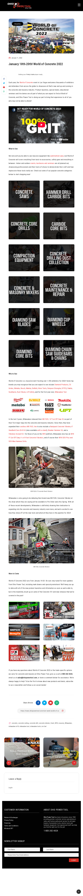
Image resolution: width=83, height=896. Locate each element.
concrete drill (34, 723)
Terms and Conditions (11, 826)
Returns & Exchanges (11, 817)
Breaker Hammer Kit (55, 430)
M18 (44, 434)
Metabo (17, 388)
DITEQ (64, 388)
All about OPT (8, 828)
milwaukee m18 (14, 726)
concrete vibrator (44, 723)
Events (18, 24)
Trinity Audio (30, 74)
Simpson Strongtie (54, 388)
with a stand (42, 430)
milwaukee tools (35, 726)
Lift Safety (30, 392)
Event (52, 723)
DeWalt (34, 388)
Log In (11, 787)
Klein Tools (42, 388)
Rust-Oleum (21, 392)
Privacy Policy (8, 820)
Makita (28, 388)
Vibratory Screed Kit (16, 434)
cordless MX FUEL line (28, 426)
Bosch (23, 388)
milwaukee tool (24, 726)
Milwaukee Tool (61, 392)
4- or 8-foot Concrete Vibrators (32, 437)
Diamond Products (61, 384)
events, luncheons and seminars (42, 163)
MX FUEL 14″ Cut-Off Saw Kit (53, 419)
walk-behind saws (57, 156)
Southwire (12, 392)
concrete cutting (23, 723)
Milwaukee (68, 723)
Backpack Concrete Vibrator (60, 426)
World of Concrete (26, 82)
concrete (14, 723)
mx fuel (44, 726)
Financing (7, 823)
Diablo (69, 388)
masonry (61, 723)
